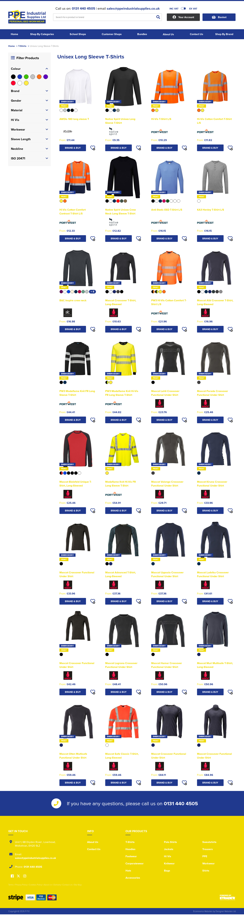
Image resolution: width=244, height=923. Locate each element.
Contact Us (93, 849)
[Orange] (39, 76)
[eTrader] (228, 897)
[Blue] (19, 76)
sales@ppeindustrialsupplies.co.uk (133, 8)
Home (11, 46)
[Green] (26, 76)
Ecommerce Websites (202, 911)
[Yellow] (26, 83)
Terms (11, 884)
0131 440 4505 (83, 8)
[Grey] (32, 76)
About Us (92, 842)
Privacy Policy (21, 884)
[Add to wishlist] (92, 148)
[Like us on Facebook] (12, 876)
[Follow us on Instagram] (24, 876)
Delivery (57, 884)
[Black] (13, 76)
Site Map (78, 884)
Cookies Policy (35, 884)
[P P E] (28, 17)
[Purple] (45, 76)
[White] (19, 83)
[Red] (13, 83)
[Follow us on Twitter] (19, 876)
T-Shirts (22, 46)
